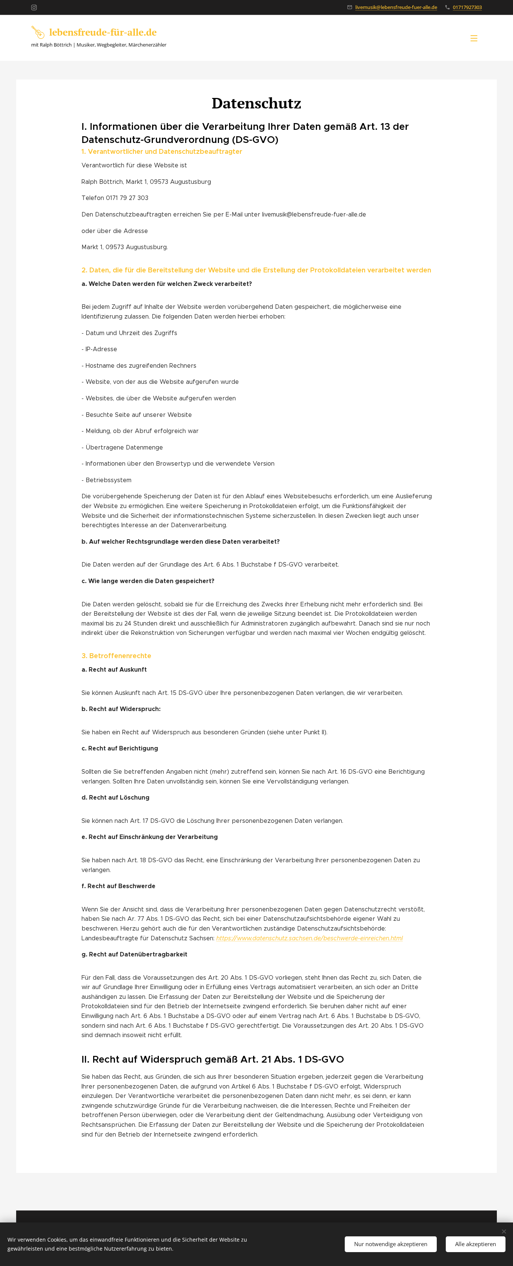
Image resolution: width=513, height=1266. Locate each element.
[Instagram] (34, 7)
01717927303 (467, 7)
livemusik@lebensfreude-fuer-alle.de (396, 7)
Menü (476, 37)
